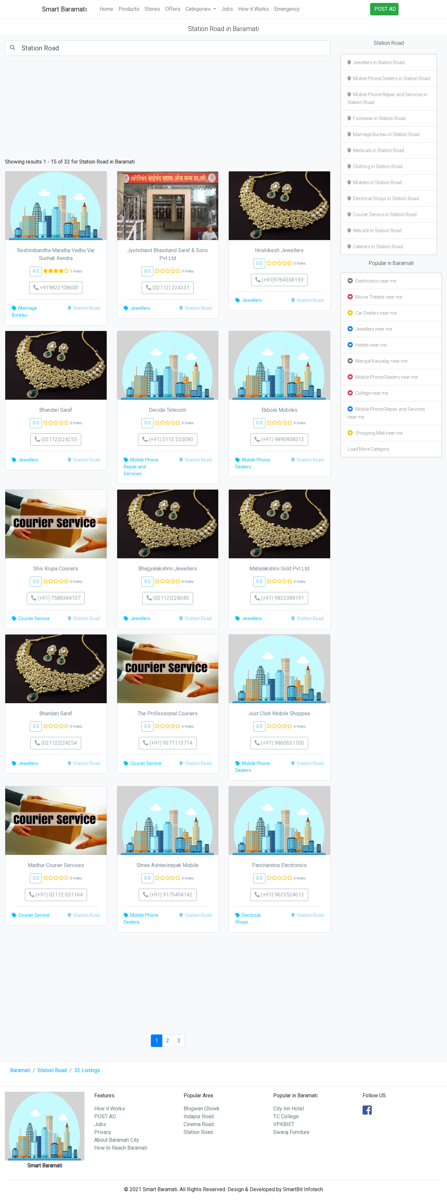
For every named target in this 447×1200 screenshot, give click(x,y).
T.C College (286, 1116)
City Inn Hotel (288, 1108)
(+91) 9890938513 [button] (282, 439)
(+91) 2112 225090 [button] (170, 439)
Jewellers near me (373, 329)
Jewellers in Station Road (377, 62)
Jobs (227, 9)
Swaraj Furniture (291, 1132)
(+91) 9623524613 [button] (282, 895)
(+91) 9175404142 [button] (170, 895)
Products (128, 9)
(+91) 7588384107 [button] (58, 598)
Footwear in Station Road (378, 118)
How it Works (253, 9)
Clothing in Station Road (376, 166)
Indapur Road (199, 1116)
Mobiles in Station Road (376, 182)
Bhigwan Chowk (202, 1108)
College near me (371, 393)
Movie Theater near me (378, 297)
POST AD (105, 1116)
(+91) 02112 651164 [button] (58, 895)
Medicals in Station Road (377, 150)
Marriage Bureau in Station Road (385, 134)
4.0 (36, 271)
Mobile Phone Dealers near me (386, 377)
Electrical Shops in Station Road (385, 198)
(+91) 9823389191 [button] (282, 598)
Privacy (102, 1132)
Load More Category (368, 449)
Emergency (287, 9)
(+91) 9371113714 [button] (170, 743)
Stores (152, 9)
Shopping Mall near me (378, 433)
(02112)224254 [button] (58, 743)
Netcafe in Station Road (376, 230)
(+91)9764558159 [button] (281, 280)
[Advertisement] (167, 107)
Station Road (52, 1070)
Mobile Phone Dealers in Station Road (390, 78)
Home (106, 9)
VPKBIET (283, 1124)
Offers (172, 9)
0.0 (147, 271)
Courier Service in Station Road (384, 214)
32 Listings (87, 1070)
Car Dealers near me (376, 313)
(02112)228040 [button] (170, 598)
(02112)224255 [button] (58, 439)
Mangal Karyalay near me (381, 361)
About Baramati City (116, 1140)
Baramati (20, 1070)
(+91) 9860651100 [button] (282, 743)
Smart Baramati (64, 9)
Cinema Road (199, 1124)
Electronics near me (375, 281)
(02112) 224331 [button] (170, 288)
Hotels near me (370, 345)
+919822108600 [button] (58, 288)
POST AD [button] (385, 9)
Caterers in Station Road (377, 246)
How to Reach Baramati (120, 1148)
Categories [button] (199, 9)
